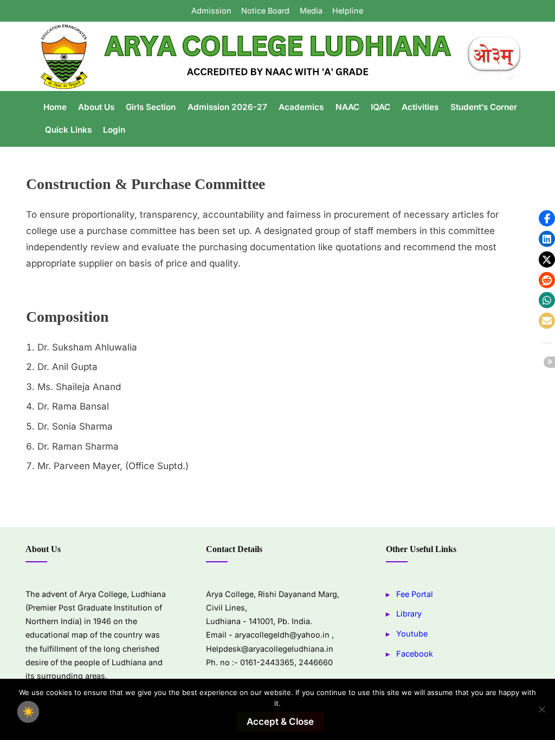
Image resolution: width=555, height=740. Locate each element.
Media (311, 10)
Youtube (412, 633)
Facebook (414, 653)
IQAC (380, 107)
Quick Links (68, 130)
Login (114, 130)
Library (409, 613)
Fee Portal (414, 594)
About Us (96, 107)
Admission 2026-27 (227, 107)
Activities (420, 107)
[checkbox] (28, 712)
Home (55, 107)
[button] (547, 218)
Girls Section (151, 107)
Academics (301, 107)
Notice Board (265, 10)
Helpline (347, 10)
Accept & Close (280, 721)
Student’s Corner (483, 107)
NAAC (347, 107)
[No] (541, 709)
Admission (211, 10)
